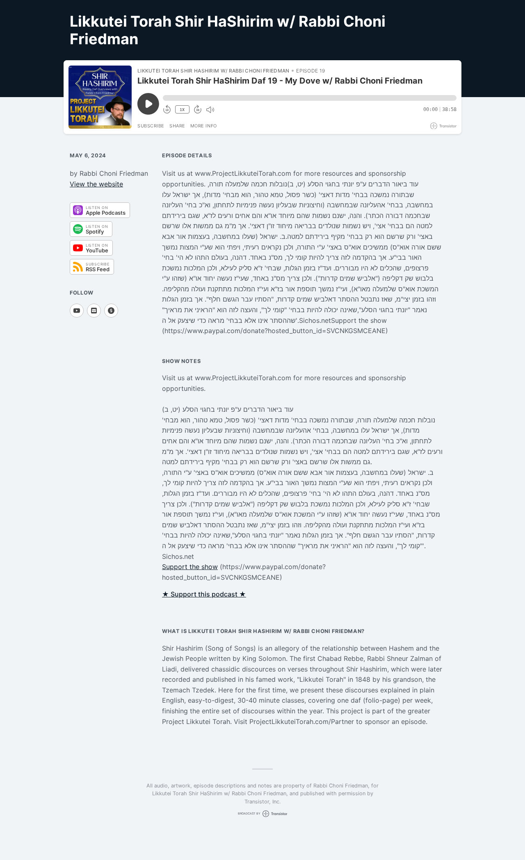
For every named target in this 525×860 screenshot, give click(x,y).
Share (177, 126)
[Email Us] (94, 311)
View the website (96, 184)
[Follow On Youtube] (77, 311)
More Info (203, 126)
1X (182, 109)
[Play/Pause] (100, 97)
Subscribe (150, 126)
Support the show (190, 567)
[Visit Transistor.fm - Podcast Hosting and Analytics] (443, 126)
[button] (310, 98)
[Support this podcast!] (111, 311)
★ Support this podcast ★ (204, 594)
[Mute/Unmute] (210, 109)
